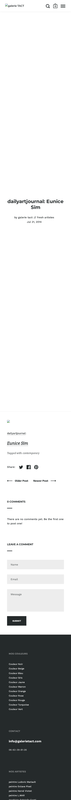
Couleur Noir (16, 664)
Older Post (22, 480)
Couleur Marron (17, 686)
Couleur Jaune (17, 682)
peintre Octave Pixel (20, 786)
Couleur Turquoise (19, 704)
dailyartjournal (16, 433)
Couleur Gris (15, 677)
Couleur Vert (16, 709)
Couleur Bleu (16, 673)
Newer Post (41, 480)
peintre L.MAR (17, 795)
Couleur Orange (17, 691)
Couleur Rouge (17, 700)
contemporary (31, 453)
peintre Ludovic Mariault (22, 782)
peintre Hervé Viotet (20, 791)
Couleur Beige (16, 668)
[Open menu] (63, 6)
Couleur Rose (16, 695)
